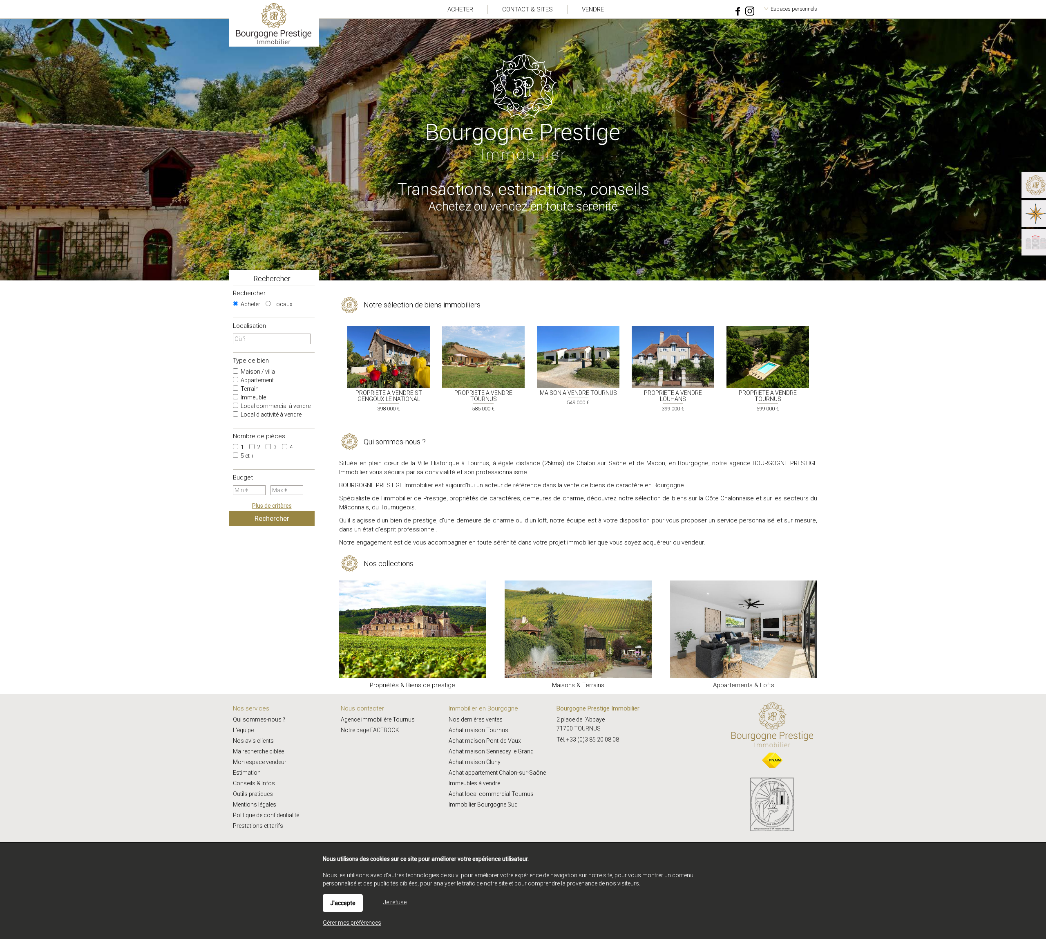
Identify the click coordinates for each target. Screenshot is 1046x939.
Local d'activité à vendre (270, 414)
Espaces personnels (794, 9)
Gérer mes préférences (352, 922)
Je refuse (395, 902)
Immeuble (252, 397)
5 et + (246, 456)
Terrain (249, 388)
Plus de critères (272, 505)
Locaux (282, 304)
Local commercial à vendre (275, 406)
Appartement (256, 380)
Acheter (249, 304)
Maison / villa (257, 371)
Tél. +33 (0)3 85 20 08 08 (588, 739)
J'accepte (342, 903)
